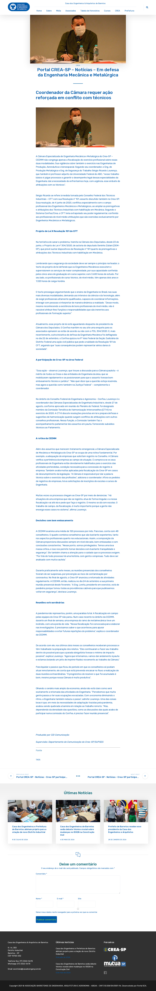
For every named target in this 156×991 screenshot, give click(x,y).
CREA (117, 11)
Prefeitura (129, 11)
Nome (39, 899)
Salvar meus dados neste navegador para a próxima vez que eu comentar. (66, 912)
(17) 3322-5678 (26, 961)
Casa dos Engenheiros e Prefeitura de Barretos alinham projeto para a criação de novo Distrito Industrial (29, 829)
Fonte (39, 750)
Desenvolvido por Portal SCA (134, 986)
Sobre (49, 11)
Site (79, 899)
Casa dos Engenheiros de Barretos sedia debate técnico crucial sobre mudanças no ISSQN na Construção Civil (76, 966)
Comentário (41, 874)
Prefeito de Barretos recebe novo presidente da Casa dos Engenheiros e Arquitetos (124, 829)
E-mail (60, 899)
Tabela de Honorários (90, 11)
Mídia (58, 11)
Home (39, 11)
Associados (70, 11)
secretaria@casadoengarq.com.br (27, 969)
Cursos (107, 11)
